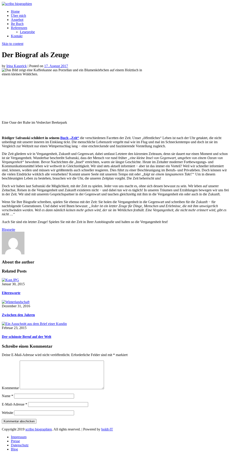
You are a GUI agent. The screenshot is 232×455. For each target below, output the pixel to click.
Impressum (19, 437)
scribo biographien (38, 429)
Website (7, 413)
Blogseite (8, 229)
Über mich (18, 15)
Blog (14, 449)
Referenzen (19, 28)
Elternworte (11, 293)
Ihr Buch (17, 24)
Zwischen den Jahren (18, 315)
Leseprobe (27, 32)
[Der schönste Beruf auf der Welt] (34, 324)
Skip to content (12, 44)
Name (7, 396)
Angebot (17, 20)
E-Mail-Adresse (14, 404)
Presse (15, 441)
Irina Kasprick (16, 66)
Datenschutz (20, 445)
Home (15, 11)
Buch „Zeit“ (69, 138)
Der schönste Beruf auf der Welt (26, 337)
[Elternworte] (10, 280)
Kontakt (16, 36)
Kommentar (10, 388)
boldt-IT (107, 429)
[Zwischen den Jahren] (15, 302)
